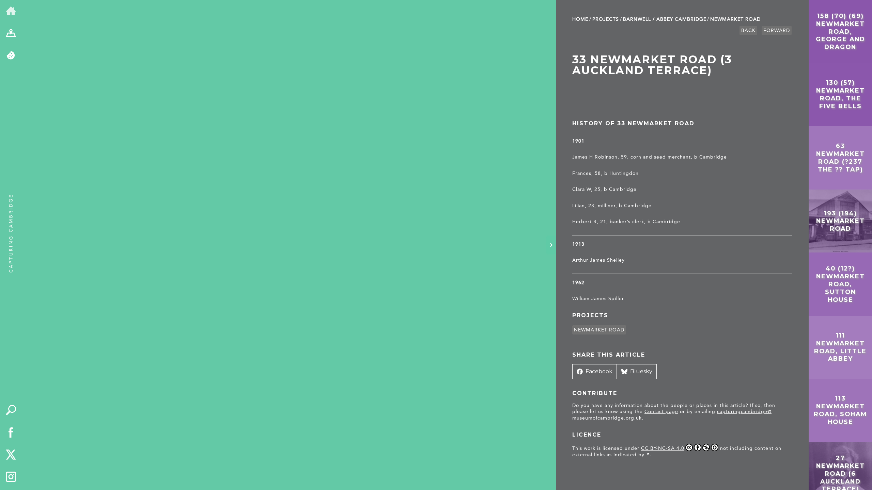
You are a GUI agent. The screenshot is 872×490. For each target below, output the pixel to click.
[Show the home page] (11, 11)
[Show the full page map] (11, 33)
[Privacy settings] (11, 56)
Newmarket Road (735, 19)
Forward (776, 30)
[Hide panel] (551, 245)
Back (748, 30)
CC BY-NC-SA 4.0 (662, 448)
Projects (605, 19)
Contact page (661, 411)
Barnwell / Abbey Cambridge (664, 19)
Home (580, 19)
